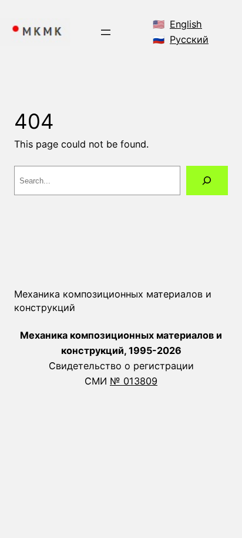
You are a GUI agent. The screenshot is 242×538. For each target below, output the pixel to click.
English (186, 24)
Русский (189, 39)
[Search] (207, 180)
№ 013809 (133, 381)
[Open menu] (106, 32)
